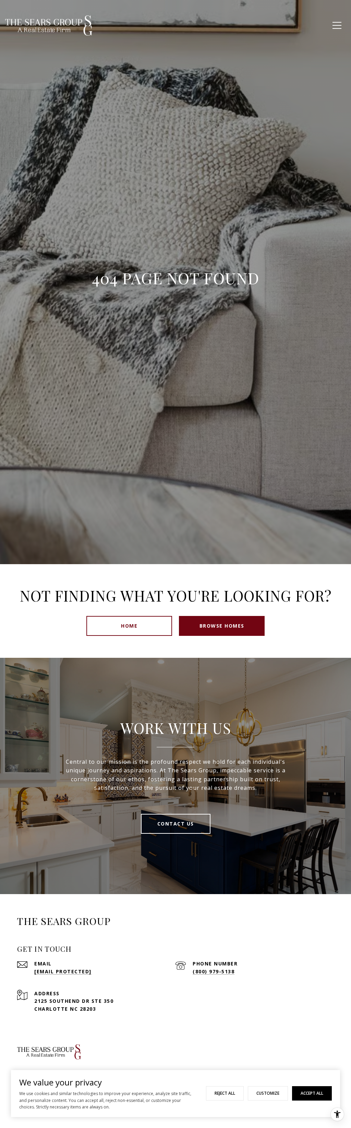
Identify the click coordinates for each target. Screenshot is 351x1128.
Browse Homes (221, 625)
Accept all (312, 1093)
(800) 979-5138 (213, 971)
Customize (267, 1093)
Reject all (225, 1093)
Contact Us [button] (175, 823)
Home (129, 625)
